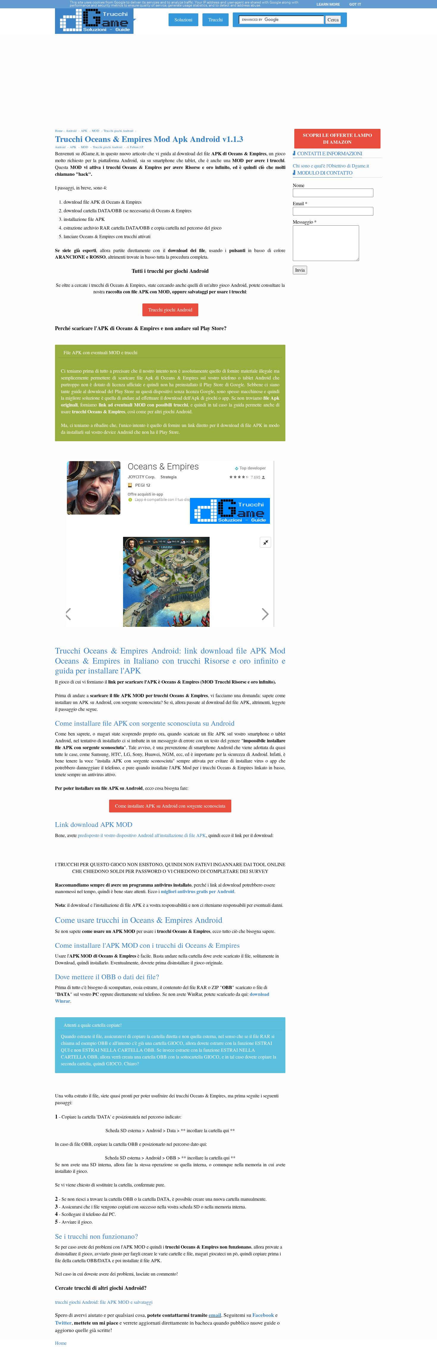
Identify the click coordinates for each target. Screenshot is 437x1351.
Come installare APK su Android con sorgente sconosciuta (170, 806)
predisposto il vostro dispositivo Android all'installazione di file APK (142, 835)
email (215, 1315)
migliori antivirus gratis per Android (197, 891)
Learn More (328, 4)
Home (61, 1343)
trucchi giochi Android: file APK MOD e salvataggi (104, 1302)
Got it (355, 4)
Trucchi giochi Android (170, 309)
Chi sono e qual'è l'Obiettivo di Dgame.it (331, 165)
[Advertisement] (218, 78)
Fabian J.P (136, 147)
